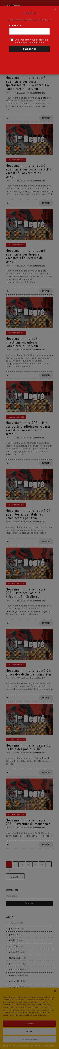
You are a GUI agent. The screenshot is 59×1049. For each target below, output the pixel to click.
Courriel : (15, 25)
